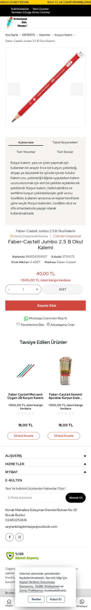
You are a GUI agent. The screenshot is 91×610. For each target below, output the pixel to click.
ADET (62, 289)
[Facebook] (9, 537)
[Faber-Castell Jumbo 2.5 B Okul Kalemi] (45, 87)
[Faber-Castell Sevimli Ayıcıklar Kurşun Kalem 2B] (25, 371)
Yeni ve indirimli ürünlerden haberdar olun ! (35, 488)
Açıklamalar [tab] (26, 142)
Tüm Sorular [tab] (65, 152)
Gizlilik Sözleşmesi (47, 586)
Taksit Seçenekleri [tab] (65, 142)
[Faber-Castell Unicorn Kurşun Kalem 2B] (66, 371)
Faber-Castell (66, 262)
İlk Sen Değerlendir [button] (69, 236)
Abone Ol (75, 498)
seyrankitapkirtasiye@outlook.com (31, 526)
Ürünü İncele (23, 436)
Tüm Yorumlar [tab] (26, 152)
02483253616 (16, 520)
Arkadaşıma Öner (63, 325)
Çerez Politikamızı (31, 590)
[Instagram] (19, 537)
